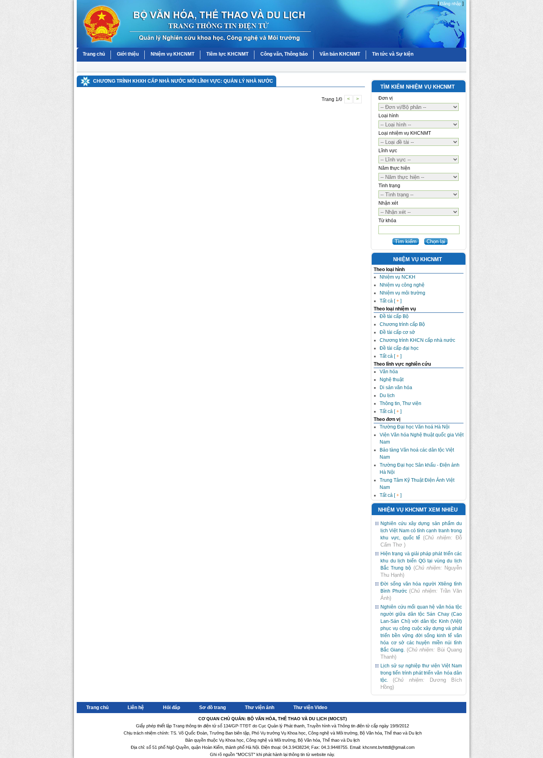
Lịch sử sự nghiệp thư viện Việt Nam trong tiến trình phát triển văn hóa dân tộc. (421, 673)
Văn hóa (389, 371)
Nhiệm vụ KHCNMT (172, 54)
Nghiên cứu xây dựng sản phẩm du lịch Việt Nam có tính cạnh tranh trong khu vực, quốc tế (421, 531)
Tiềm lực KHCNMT (227, 54)
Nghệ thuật (391, 379)
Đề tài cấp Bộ (394, 316)
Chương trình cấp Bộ (402, 324)
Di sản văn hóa (396, 387)
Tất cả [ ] (390, 301)
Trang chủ (94, 54)
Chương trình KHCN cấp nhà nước (417, 340)
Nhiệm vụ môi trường (402, 293)
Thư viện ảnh (259, 707)
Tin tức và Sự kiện (392, 54)
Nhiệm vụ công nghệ (402, 285)
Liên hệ (136, 707)
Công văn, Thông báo (284, 54)
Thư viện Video (310, 707)
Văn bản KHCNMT (340, 54)
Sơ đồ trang (212, 707)
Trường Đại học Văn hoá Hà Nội (415, 427)
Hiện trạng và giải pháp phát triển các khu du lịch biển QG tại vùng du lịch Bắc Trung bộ (421, 561)
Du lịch (387, 395)
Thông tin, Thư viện (400, 403)
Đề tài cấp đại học (399, 348)
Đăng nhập (450, 3)
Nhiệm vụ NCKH (397, 277)
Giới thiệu (128, 54)
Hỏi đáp (171, 707)
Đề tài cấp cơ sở (397, 332)
